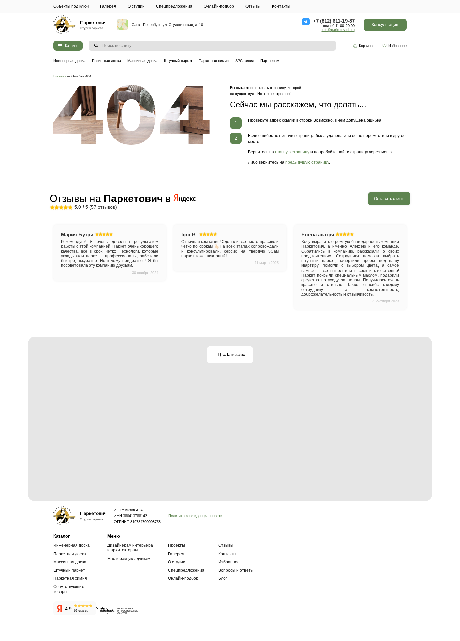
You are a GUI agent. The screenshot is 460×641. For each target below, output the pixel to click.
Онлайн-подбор (219, 6)
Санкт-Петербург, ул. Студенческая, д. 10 (167, 25)
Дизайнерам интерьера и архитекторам (130, 548)
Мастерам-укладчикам (128, 558)
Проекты (176, 545)
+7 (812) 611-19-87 (334, 21)
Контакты (281, 6)
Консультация (385, 24)
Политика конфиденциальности (195, 516)
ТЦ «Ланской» (230, 354)
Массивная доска (142, 61)
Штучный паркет (178, 61)
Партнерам (270, 61)
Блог (222, 578)
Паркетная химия (214, 61)
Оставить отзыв (389, 198)
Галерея (108, 6)
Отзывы (253, 6)
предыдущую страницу (307, 162)
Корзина (366, 46)
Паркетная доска (106, 61)
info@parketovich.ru (338, 30)
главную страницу (292, 152)
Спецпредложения (174, 6)
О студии (136, 6)
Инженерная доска (69, 61)
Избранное (397, 46)
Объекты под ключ (71, 6)
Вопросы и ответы (236, 570)
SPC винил (244, 61)
